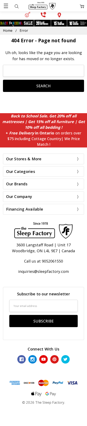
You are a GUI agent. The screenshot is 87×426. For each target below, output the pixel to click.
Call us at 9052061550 (43, 261)
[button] (27, 14)
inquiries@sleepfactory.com (43, 271)
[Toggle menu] (6, 6)
